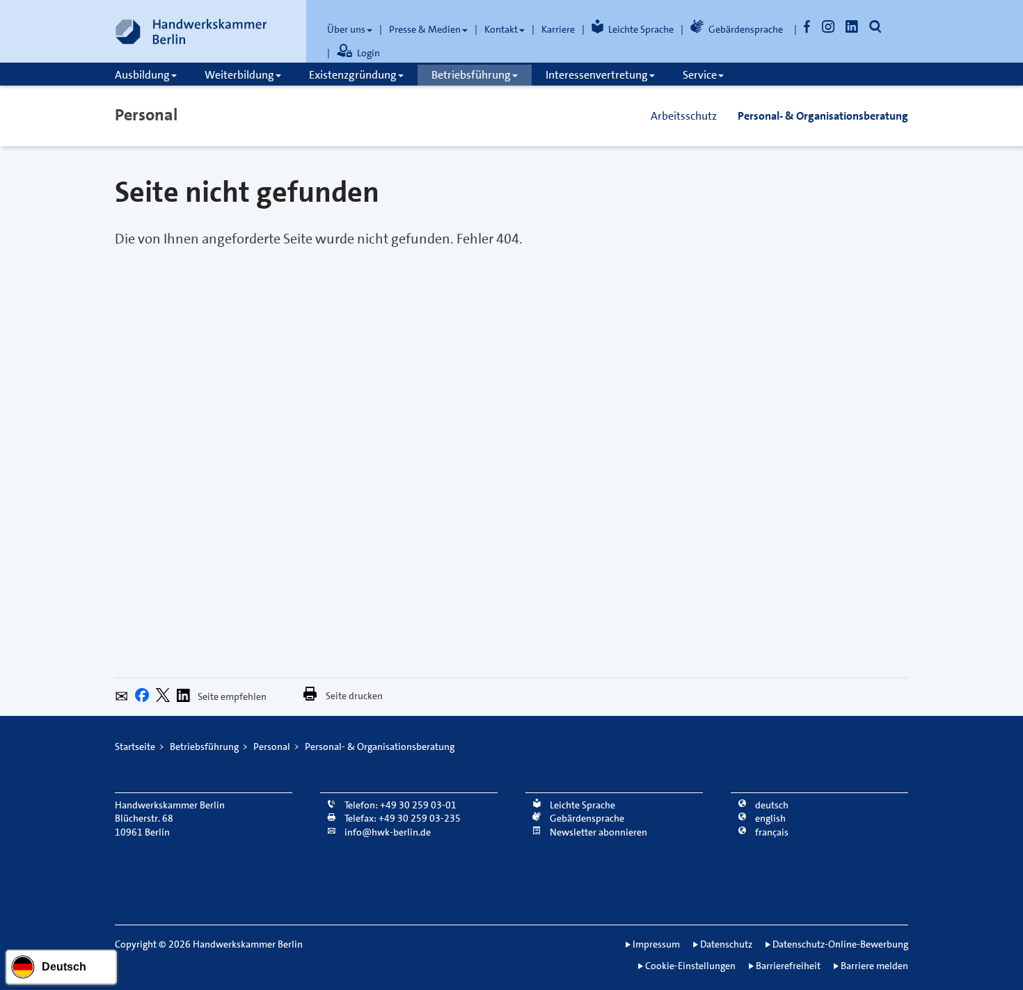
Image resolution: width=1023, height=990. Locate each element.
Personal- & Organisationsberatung (823, 116)
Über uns (346, 29)
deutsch (770, 805)
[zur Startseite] (191, 31)
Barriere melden (874, 965)
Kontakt (501, 29)
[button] (125, 698)
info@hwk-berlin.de (386, 832)
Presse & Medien (425, 29)
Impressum (656, 944)
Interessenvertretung (597, 74)
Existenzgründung (353, 74)
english (769, 818)
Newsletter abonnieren (597, 832)
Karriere (558, 29)
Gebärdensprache (745, 29)
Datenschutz (726, 944)
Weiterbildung (239, 74)
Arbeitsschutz (684, 116)
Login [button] (368, 53)
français (770, 832)
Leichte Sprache (641, 29)
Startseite (135, 746)
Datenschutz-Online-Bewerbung (840, 944)
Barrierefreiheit (788, 965)
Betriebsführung (471, 74)
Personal (146, 115)
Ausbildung (142, 74)
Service (700, 74)
